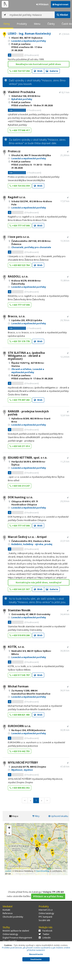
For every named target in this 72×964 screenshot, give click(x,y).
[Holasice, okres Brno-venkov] (37, 850)
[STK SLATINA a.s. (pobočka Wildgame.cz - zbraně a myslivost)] (39, 845)
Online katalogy (46, 913)
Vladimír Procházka (21, 92)
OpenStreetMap (42, 870)
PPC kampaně (45, 916)
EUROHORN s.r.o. (19, 726)
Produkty (22, 23)
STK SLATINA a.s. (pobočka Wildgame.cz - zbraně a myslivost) (26, 356)
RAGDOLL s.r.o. (18, 276)
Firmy (6, 23)
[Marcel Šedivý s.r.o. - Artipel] (46, 846)
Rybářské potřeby (21, 99)
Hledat (63, 14)
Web (39, 70)
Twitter (46, 934)
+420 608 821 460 (20, 714)
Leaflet (8, 870)
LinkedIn (46, 937)
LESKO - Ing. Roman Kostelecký (29, 33)
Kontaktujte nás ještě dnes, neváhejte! (39, 582)
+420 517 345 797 (20, 675)
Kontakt (6, 909)
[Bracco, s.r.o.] (35, 837)
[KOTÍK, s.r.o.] (49, 840)
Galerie (53, 70)
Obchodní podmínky (13, 916)
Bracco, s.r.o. (16, 316)
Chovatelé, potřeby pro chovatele (31, 247)
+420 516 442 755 (20, 751)
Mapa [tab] (15, 816)
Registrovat (61, 4)
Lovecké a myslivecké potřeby (28, 40)
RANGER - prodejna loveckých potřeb (28, 412)
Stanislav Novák (19, 610)
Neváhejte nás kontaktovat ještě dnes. (39, 64)
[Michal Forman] (53, 854)
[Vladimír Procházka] (37, 846)
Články (51, 23)
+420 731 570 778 (20, 341)
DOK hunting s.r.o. (20, 497)
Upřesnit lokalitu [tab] (59, 816)
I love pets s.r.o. (19, 237)
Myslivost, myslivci (22, 769)
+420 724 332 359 (20, 185)
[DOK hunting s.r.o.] (26, 856)
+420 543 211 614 (20, 446)
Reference (8, 913)
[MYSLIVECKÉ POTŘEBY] (19, 860)
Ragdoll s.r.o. (17, 197)
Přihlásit (43, 4)
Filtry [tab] (36, 816)
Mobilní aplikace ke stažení (16, 930)
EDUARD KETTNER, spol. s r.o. (27, 457)
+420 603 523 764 (20, 265)
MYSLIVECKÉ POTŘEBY (23, 762)
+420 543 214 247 (20, 485)
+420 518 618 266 (20, 635)
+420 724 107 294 (20, 70)
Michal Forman (18, 686)
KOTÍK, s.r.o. (16, 647)
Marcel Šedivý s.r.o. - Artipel (27, 537)
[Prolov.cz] (32, 840)
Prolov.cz (14, 151)
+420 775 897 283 (20, 399)
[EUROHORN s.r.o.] (42, 837)
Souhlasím (35, 959)
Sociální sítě (44, 920)
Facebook (47, 930)
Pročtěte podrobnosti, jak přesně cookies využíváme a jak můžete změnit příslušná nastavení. (36, 948)
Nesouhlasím (36, 954)
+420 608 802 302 (20, 787)
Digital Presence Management (17, 937)
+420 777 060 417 (20, 130)
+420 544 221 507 (20, 589)
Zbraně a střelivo (21, 369)
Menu (37, 23)
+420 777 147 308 (20, 225)
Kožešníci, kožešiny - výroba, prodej (31, 544)
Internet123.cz (46, 909)
